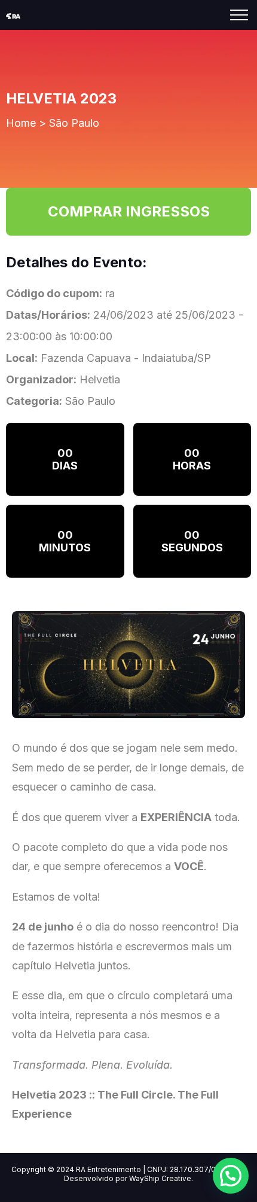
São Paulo (74, 123)
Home (21, 123)
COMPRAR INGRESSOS (129, 211)
